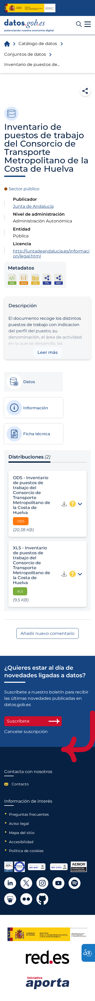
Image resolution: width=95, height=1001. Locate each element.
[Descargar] (64, 504)
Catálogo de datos (37, 43)
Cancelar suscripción (26, 731)
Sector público (24, 188)
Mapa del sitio (22, 832)
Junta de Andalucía (33, 206)
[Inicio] (29, 25)
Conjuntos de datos (25, 54)
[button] (87, 24)
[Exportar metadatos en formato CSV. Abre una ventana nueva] (35, 279)
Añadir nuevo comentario (47, 633)
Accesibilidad (21, 842)
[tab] (33, 382)
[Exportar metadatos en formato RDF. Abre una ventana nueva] (58, 279)
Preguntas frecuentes (29, 814)
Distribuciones (29, 457)
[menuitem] (28, 784)
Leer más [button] (47, 352)
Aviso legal (19, 823)
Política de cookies (26, 850)
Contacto (20, 784)
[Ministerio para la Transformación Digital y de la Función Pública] (29, 8)
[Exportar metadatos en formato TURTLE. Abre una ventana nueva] (47, 279)
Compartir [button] (85, 91)
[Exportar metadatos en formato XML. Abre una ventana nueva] (12, 279)
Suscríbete (18, 721)
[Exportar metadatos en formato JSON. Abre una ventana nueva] (24, 279)
